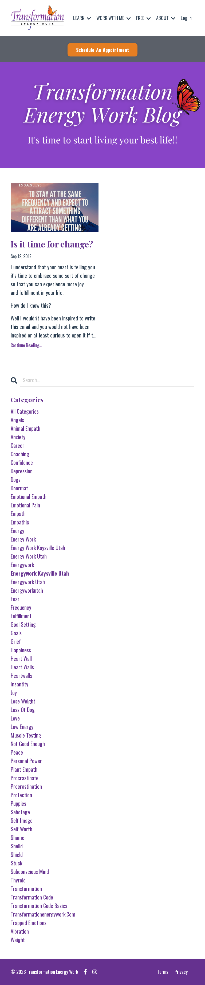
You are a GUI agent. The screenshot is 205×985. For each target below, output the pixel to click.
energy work (23, 539)
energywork (22, 565)
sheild (17, 846)
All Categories (25, 411)
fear (15, 599)
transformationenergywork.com (43, 914)
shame (17, 837)
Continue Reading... (26, 345)
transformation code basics (39, 906)
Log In (186, 17)
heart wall (21, 658)
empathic (20, 522)
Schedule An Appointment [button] (102, 49)
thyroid (18, 880)
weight (18, 940)
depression (22, 471)
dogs (16, 479)
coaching (20, 454)
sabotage (20, 812)
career (17, 445)
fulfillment (21, 616)
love (15, 718)
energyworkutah (27, 590)
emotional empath (28, 496)
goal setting (23, 624)
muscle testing (26, 735)
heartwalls (21, 675)
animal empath (25, 428)
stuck (16, 863)
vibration (20, 931)
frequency (21, 607)
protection (21, 795)
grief (16, 641)
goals (16, 633)
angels (17, 420)
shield (17, 854)
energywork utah (28, 582)
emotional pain (25, 505)
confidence (22, 462)
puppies (18, 803)
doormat (19, 488)
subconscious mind (30, 872)
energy (17, 531)
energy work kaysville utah (38, 548)
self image (22, 820)
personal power (26, 761)
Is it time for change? (52, 244)
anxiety (18, 437)
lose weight (23, 701)
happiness (21, 650)
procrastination (26, 786)
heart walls (22, 667)
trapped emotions (28, 923)
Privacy (181, 971)
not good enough (28, 744)
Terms (162, 971)
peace (17, 752)
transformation (26, 889)
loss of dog (23, 710)
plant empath (24, 769)
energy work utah (29, 556)
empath (18, 514)
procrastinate (24, 778)
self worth (21, 829)
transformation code (32, 897)
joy (14, 693)
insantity (19, 684)
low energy (22, 727)
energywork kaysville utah (40, 573)
